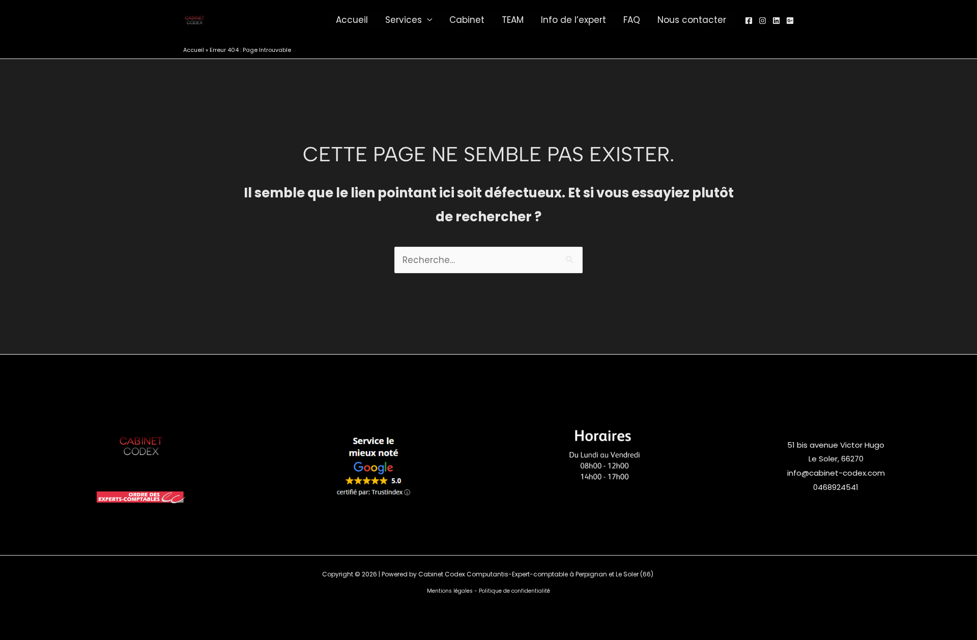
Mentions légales (450, 591)
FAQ (631, 20)
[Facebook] (749, 20)
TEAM (513, 20)
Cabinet (466, 20)
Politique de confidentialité (514, 591)
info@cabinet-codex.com (836, 473)
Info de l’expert (573, 20)
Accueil (352, 20)
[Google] (790, 20)
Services (403, 20)
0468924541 (835, 487)
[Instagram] (762, 20)
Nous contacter (691, 20)
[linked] (776, 20)
